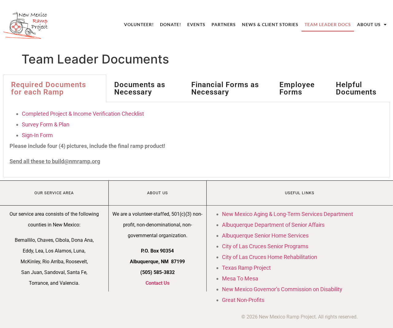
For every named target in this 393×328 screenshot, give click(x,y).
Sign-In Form (37, 135)
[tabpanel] (196, 139)
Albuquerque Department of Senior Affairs (273, 225)
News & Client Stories (270, 24)
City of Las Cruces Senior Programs (265, 246)
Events (196, 24)
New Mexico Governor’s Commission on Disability (282, 289)
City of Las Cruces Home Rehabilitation (269, 257)
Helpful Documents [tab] (356, 88)
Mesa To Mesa (240, 278)
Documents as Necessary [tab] (139, 88)
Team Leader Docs (328, 24)
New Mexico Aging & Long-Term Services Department (287, 214)
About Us (369, 24)
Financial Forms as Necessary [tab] (225, 88)
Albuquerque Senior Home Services (265, 235)
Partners (224, 24)
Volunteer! (139, 24)
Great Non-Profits (243, 300)
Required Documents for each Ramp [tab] (48, 88)
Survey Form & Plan (45, 124)
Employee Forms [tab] (297, 88)
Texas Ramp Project (246, 267)
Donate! (170, 24)
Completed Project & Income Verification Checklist (83, 113)
